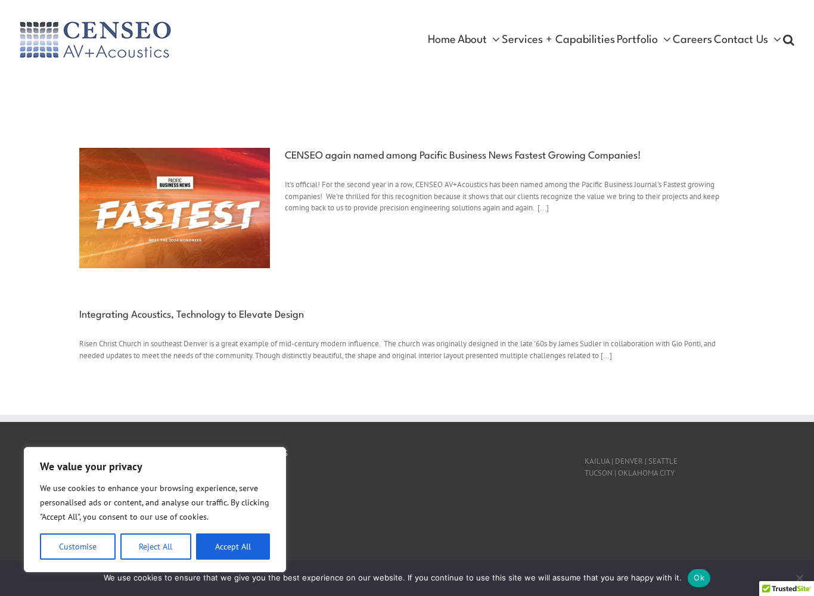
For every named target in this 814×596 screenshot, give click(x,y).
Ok (699, 577)
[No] (799, 578)
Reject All (155, 546)
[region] (155, 509)
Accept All (233, 546)
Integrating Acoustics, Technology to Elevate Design (191, 315)
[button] (788, 40)
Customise (78, 546)
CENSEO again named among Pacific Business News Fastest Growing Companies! (463, 156)
